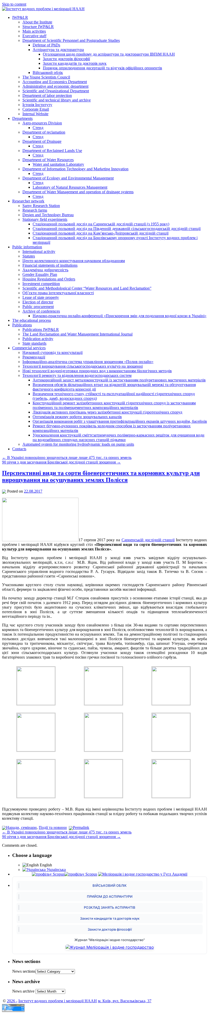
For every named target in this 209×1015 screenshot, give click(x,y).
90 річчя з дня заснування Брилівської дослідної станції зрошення (61, 462)
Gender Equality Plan (39, 274)
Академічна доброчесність (45, 270)
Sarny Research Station (41, 205)
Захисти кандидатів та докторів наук (75, 63)
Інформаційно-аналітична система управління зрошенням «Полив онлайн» (87, 361)
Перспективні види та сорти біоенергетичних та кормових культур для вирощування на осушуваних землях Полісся (101, 476)
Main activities (34, 31)
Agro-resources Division (42, 123)
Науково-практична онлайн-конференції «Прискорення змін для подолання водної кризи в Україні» (119, 316)
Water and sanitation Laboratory (58, 164)
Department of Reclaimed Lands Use (52, 150)
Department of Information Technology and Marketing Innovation (75, 169)
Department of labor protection (47, 95)
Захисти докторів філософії (66, 59)
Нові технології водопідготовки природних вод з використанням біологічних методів (97, 371)
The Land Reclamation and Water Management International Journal (77, 334)
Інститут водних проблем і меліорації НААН (57, 1001)
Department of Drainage (41, 141)
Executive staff (34, 36)
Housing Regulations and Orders (48, 279)
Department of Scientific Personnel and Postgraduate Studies (71, 40)
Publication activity (37, 339)
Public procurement (38, 306)
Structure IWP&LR (38, 26)
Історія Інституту (37, 104)
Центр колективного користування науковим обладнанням (73, 261)
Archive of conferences (41, 311)
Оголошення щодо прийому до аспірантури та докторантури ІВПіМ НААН (109, 54)
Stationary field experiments (44, 219)
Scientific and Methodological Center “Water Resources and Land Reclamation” (86, 288)
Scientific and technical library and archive (56, 100)
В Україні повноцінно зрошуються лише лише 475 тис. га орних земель (67, 457)
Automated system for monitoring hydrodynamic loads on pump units (78, 444)
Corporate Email (35, 109)
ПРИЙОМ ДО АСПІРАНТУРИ (110, 896)
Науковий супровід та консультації (52, 352)
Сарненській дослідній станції (148, 540)
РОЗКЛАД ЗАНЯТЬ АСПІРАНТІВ (109, 907)
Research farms (34, 210)
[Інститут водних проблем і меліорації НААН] (43, 9)
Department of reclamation (43, 132)
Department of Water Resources (48, 160)
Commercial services (29, 348)
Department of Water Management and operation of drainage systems (78, 192)
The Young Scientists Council (46, 77)
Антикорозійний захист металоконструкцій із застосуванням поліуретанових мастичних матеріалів (119, 380)
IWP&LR (20, 17)
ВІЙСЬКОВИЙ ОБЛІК (110, 885)
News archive (23, 991)
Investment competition (41, 283)
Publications (22, 325)
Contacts (19, 449)
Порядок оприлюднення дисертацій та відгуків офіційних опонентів (102, 68)
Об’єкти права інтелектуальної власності (58, 293)
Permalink (81, 827)
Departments (22, 118)
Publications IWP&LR (40, 329)
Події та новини (53, 827)
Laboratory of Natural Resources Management (70, 187)
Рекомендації (33, 357)
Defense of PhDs (46, 45)
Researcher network (28, 201)
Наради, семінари (21, 827)
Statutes (28, 256)
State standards (34, 343)
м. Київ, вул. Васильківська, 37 (124, 1001)
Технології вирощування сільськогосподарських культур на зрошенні (82, 366)
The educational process (31, 320)
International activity (38, 251)
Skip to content (14, 4)
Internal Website (35, 114)
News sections (23, 971)
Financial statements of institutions (49, 265)
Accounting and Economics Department (54, 82)
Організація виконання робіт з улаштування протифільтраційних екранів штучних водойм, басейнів (120, 421)
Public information (27, 247)
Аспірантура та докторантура (58, 49)
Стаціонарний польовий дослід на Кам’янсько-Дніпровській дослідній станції (100, 233)
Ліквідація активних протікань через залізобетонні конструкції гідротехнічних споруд (107, 412)
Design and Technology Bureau (48, 215)
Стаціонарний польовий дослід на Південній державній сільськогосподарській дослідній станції (117, 228)
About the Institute (37, 22)
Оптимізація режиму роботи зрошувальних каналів (77, 417)
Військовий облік (48, 72)
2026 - (12, 1001)
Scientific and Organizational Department (55, 91)
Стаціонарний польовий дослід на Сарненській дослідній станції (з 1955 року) (101, 224)
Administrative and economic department (55, 86)
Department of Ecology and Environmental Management (68, 178)
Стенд (38, 127)
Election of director (37, 302)
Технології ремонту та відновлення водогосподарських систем (77, 375)
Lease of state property (40, 297)
